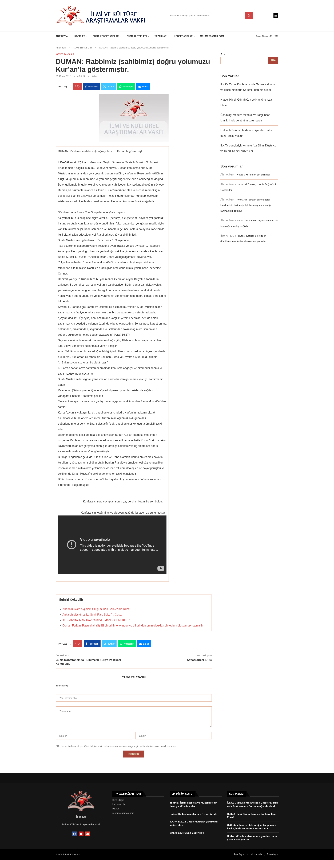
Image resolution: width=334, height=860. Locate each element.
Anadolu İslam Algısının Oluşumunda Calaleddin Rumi (96, 609)
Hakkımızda (118, 804)
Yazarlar (160, 36)
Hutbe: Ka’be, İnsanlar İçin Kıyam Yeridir (193, 814)
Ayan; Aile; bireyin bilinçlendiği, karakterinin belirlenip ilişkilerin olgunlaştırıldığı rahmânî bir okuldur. (245, 205)
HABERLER (79, 36)
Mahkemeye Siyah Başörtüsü (187, 832)
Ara (222, 54)
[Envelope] (87, 834)
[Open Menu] (275, 15)
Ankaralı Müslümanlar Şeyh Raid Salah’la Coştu (92, 614)
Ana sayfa (61, 47)
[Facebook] (74, 834)
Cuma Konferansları (106, 36)
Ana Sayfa (239, 854)
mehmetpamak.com (123, 813)
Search (249, 15)
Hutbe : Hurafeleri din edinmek (253, 174)
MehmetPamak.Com (212, 36)
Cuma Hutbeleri (137, 36)
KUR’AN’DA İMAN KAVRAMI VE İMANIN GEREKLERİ (96, 620)
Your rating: (62, 685)
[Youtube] (81, 834)
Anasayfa (62, 36)
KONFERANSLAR (183, 36)
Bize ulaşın (118, 800)
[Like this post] (78, 86)
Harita (115, 808)
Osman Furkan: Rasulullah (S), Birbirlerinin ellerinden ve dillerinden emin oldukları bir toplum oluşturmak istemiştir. (132, 625)
